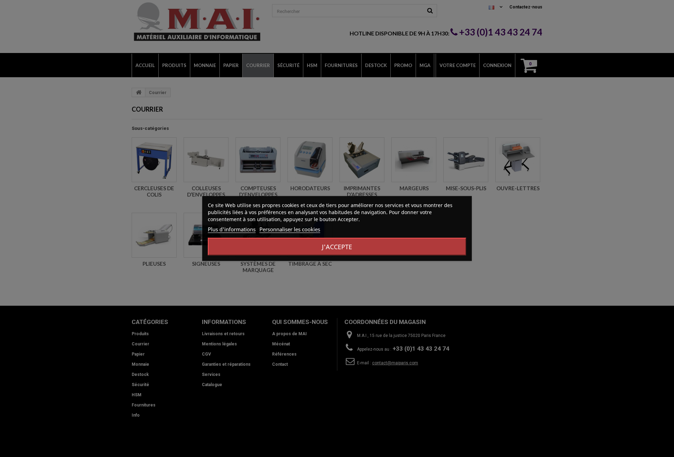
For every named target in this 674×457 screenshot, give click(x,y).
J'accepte (337, 247)
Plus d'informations (232, 229)
